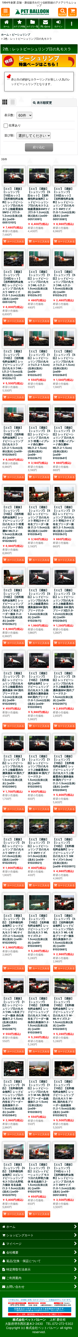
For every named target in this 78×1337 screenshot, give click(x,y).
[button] (5, 12)
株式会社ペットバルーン (30, 1319)
